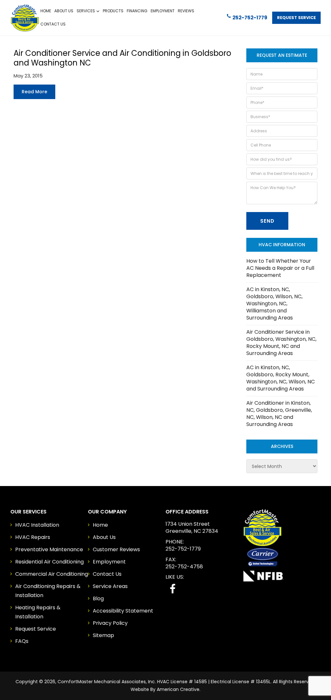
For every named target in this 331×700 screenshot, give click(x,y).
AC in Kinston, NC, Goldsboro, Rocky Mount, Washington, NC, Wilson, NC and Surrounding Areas (280, 378)
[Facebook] (172, 588)
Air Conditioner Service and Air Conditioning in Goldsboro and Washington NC (122, 58)
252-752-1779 (249, 17)
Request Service (296, 18)
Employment (109, 561)
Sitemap (103, 635)
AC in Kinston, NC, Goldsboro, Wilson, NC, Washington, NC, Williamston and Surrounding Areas (274, 303)
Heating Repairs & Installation (37, 612)
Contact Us (107, 574)
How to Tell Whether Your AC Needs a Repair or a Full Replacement (280, 268)
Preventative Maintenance (49, 549)
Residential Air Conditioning (49, 561)
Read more (34, 91)
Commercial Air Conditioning (51, 574)
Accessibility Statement (123, 610)
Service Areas (110, 586)
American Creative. (178, 689)
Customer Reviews (116, 549)
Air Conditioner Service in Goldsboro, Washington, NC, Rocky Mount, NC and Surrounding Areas (281, 342)
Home (100, 525)
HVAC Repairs (32, 537)
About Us (104, 537)
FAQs (21, 641)
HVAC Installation (37, 525)
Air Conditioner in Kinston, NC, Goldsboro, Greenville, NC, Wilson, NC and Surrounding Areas (279, 413)
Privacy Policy (110, 623)
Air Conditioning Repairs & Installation (47, 591)
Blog (98, 598)
